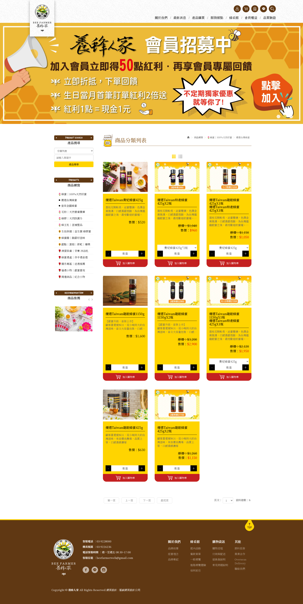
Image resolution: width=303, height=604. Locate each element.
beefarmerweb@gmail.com (115, 558)
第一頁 (111, 500)
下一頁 (147, 500)
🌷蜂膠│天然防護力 (70, 218)
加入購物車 (129, 263)
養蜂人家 (42, 18)
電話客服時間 (90, 552)
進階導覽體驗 (198, 565)
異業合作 (240, 554)
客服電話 (88, 541)
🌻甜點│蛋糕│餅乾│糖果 (74, 244)
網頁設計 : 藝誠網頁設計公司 (123, 590)
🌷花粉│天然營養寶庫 (71, 212)
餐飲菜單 (195, 554)
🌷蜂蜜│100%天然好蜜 (72, 194)
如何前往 (195, 570)
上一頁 (129, 500)
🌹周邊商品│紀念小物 (71, 277)
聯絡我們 (240, 568)
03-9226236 (104, 547)
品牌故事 (173, 548)
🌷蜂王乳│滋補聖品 (70, 225)
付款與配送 (218, 554)
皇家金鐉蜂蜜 (69, 205)
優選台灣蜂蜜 (69, 200)
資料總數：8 (243, 500)
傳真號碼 (88, 547)
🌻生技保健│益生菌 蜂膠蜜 (74, 231)
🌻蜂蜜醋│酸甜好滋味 (71, 238)
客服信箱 (88, 558)
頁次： (218, 500)
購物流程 (217, 548)
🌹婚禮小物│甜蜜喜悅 (71, 270)
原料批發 (240, 548)
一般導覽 (195, 559)
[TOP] (249, 525)
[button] (272, 8)
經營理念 (173, 554)
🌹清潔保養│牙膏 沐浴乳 (73, 251)
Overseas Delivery (240, 561)
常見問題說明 (220, 565)
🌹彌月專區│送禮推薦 (71, 264)
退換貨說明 (218, 559)
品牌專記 (173, 559)
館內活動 (195, 548)
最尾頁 (165, 500)
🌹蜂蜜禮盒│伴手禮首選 (73, 257)
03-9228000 (104, 541)
